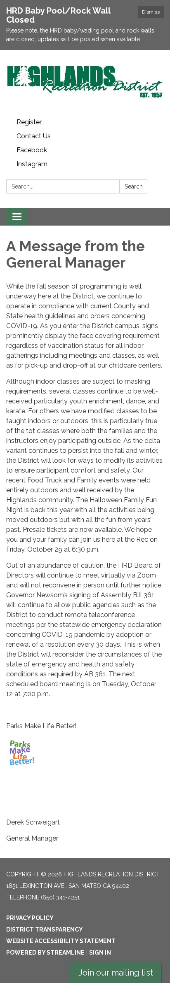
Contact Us (34, 136)
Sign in (100, 952)
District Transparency (44, 929)
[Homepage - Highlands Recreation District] (85, 82)
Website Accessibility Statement (61, 941)
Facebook (32, 150)
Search (134, 186)
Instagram (32, 164)
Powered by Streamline (45, 952)
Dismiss (151, 12)
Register (29, 122)
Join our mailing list (115, 973)
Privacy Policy (30, 918)
